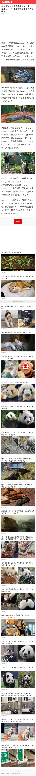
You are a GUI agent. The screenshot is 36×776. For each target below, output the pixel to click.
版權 (18, 773)
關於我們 (3, 773)
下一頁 (18, 221)
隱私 (16, 773)
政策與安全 (9, 773)
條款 (13, 773)
